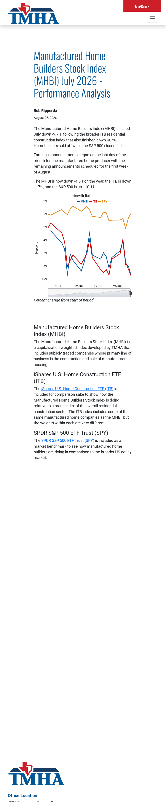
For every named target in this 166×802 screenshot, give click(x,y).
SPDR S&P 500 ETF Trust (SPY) (67, 440)
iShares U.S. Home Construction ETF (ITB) (77, 388)
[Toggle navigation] (152, 18)
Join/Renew (142, 6)
